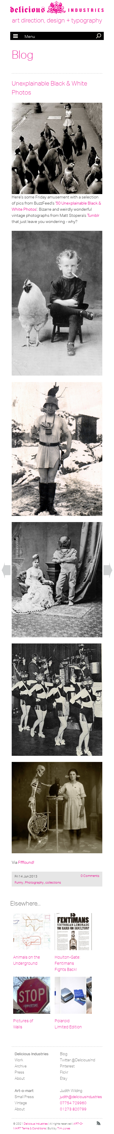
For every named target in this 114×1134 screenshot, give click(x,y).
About (20, 1078)
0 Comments (90, 876)
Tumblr (93, 215)
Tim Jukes (63, 1128)
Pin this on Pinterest (17, 107)
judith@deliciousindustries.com (85, 1096)
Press (19, 1072)
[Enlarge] (57, 148)
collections (53, 882)
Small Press (24, 1096)
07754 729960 (73, 1102)
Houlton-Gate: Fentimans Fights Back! (67, 963)
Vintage (21, 1102)
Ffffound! (26, 862)
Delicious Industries (32, 1054)
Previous (6, 570)
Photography (34, 882)
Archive (21, 1066)
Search (99, 36)
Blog (22, 55)
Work (19, 1060)
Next (107, 570)
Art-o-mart (24, 1090)
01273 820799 (73, 1109)
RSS (99, 1123)
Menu (24, 36)
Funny (19, 882)
